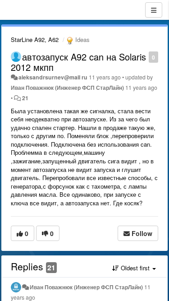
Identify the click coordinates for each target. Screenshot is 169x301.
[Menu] (153, 10)
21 (25, 98)
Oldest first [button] (135, 268)
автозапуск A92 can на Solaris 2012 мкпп (78, 62)
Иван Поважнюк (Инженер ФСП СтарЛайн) (67, 87)
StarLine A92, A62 (35, 39)
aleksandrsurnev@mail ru (52, 77)
